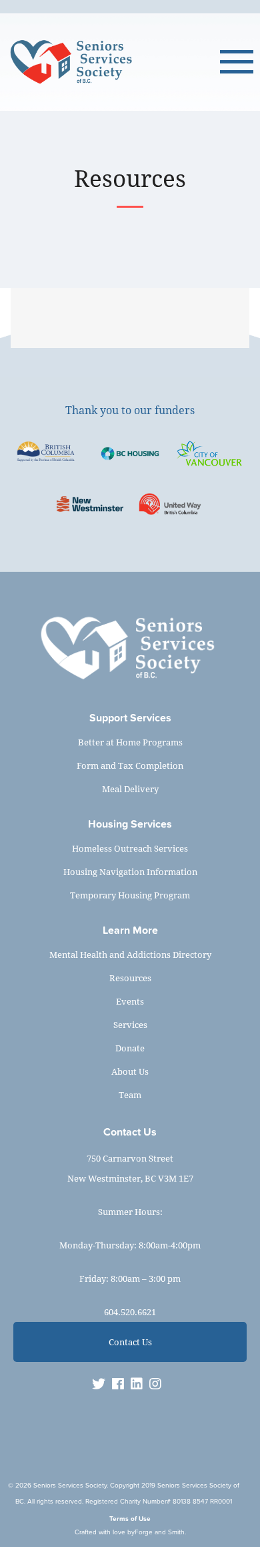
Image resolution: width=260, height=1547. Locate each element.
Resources (130, 978)
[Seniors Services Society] (113, 62)
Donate (130, 1048)
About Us (130, 1071)
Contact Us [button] (130, 1342)
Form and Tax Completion (130, 765)
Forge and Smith (160, 1532)
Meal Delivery (130, 789)
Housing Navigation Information (130, 872)
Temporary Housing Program (130, 895)
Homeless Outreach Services (130, 848)
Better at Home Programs (130, 742)
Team (130, 1095)
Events (130, 1001)
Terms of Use (130, 1519)
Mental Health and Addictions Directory (130, 955)
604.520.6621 (130, 1312)
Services (130, 1025)
